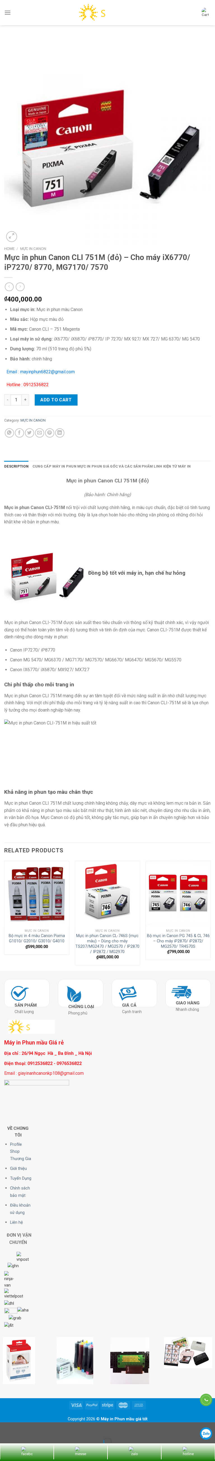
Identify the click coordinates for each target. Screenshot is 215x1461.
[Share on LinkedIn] (59, 433)
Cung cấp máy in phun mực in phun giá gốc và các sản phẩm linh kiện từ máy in (111, 466)
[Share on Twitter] (29, 433)
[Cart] (205, 12)
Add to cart (56, 399)
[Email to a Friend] (39, 433)
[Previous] (4, 915)
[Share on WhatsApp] (9, 433)
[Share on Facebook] (19, 433)
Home (9, 248)
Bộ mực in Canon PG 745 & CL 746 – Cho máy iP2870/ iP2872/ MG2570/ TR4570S (178, 941)
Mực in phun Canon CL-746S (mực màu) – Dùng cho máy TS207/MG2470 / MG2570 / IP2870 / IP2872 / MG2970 (107, 943)
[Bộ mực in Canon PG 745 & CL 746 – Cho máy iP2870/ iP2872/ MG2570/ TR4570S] (178, 893)
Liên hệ (16, 1222)
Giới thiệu (18, 1168)
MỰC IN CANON (33, 248)
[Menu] (7, 12)
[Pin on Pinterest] (49, 433)
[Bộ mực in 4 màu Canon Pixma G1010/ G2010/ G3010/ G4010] (36, 893)
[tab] (16, 466)
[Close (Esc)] (5, 1427)
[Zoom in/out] (22, 1427)
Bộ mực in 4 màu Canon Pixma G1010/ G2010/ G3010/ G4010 (37, 938)
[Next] (210, 915)
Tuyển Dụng (20, 1178)
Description (16, 466)
